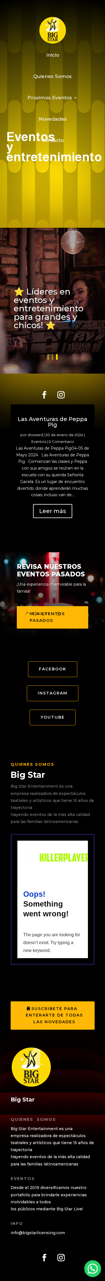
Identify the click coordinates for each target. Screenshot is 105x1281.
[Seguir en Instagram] (61, 395)
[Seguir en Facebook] (44, 395)
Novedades (53, 119)
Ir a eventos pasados (47, 617)
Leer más (52, 511)
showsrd (35, 435)
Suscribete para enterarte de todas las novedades (54, 1015)
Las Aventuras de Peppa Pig (52, 422)
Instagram (52, 693)
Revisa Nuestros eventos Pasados (51, 570)
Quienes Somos (52, 76)
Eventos (38, 441)
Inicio (52, 55)
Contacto (52, 140)
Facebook (52, 668)
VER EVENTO (29, 329)
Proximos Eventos (49, 97)
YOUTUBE (53, 717)
